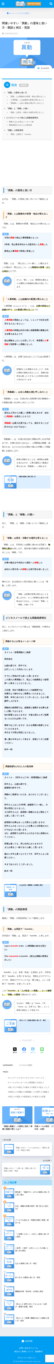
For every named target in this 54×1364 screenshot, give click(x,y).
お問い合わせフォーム (28, 1348)
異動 (20, 1092)
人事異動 (31, 1082)
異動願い (29, 1092)
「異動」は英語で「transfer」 (21, 134)
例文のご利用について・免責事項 (28, 1352)
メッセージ (37, 1078)
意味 (34, 1087)
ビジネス (26, 1078)
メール (12, 1082)
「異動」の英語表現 (14, 130)
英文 (11, 1096)
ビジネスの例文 (25, 1065)
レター (21, 1082)
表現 (36, 1096)
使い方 (12, 1087)
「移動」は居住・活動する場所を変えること (26, 112)
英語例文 (27, 1096)
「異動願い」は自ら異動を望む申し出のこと (26, 103)
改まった (43, 1087)
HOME (28, 1341)
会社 (40, 1082)
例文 (20, 1087)
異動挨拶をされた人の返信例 (20, 125)
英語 (18, 1096)
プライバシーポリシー (26, 1358)
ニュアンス (14, 1078)
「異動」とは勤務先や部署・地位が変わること (27, 96)
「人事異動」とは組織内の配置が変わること (26, 100)
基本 (27, 1087)
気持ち (12, 1092)
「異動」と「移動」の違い (17, 108)
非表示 (23, 85)
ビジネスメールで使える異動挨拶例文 (22, 118)
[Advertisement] (27, 161)
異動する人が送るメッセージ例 (21, 122)
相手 (38, 1092)
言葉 (43, 1096)
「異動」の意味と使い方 (16, 92)
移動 (45, 1092)
